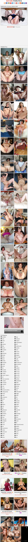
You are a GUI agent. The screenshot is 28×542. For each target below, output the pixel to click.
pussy (17, 388)
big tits (3, 355)
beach (3, 348)
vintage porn (19, 430)
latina (3, 437)
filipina (3, 404)
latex (3, 435)
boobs (3, 364)
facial (3, 399)
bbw (3, 346)
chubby (3, 373)
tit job (17, 420)
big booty (4, 353)
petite (17, 382)
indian (3, 430)
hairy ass (4, 419)
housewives (5, 428)
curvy (3, 388)
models (17, 348)
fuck (3, 406)
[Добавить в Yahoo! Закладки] (26, 3)
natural (17, 353)
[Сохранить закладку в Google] (8, 3)
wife (17, 435)
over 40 (17, 371)
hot (3, 426)
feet (3, 402)
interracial (4, 431)
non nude (18, 357)
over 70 (17, 377)
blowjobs (4, 362)
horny (3, 424)
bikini (3, 357)
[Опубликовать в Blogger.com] (4, 3)
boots (3, 366)
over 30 (17, 369)
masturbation (19, 342)
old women (18, 364)
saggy (17, 393)
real (17, 389)
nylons (17, 360)
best (3, 351)
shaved (17, 400)
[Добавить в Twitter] (24, 3)
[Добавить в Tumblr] (22, 3)
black (3, 358)
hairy (3, 417)
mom (17, 349)
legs (17, 337)
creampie (4, 382)
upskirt (17, 426)
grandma (4, 413)
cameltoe (4, 371)
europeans (4, 397)
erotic (3, 395)
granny (3, 415)
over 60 (17, 375)
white (17, 433)
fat (2, 400)
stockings (18, 413)
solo (17, 411)
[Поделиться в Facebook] (6, 3)
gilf (2, 408)
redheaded (18, 391)
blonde (3, 360)
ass (3, 342)
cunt (3, 386)
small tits (18, 409)
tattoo (17, 415)
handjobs (4, 420)
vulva (17, 431)
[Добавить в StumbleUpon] (20, 3)
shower (17, 402)
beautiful (4, 349)
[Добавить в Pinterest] (16, 3)
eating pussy (5, 391)
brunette (4, 369)
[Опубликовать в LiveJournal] (14, 3)
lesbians (18, 338)
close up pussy (5, 378)
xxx (16, 437)
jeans (3, 433)
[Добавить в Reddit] (18, 3)
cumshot (4, 384)
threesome (18, 419)
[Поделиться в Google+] (10, 3)
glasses (4, 411)
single (17, 404)
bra (3, 368)
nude (17, 358)
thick (17, 417)
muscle (17, 351)
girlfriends (4, 409)
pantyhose (18, 380)
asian (3, 340)
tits (16, 422)
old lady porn (19, 362)
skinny (17, 406)
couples (4, 380)
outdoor (17, 368)
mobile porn (18, 346)
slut (17, 408)
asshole (4, 344)
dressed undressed (6, 389)
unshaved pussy (19, 424)
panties (17, 378)
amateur (4, 337)
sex (17, 397)
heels (3, 422)
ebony (3, 393)
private (17, 386)
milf (17, 344)
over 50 (17, 373)
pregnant (18, 384)
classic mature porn (6, 375)
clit (2, 377)
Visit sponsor (18, 26)
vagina (17, 428)
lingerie (17, 340)
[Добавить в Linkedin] (12, 3)
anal (3, 338)
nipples (17, 355)
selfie (17, 395)
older (17, 366)
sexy (17, 399)
